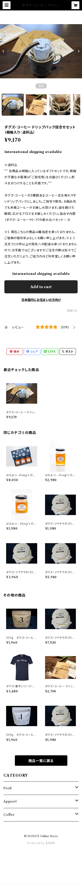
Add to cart (41, 287)
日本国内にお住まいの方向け (41, 300)
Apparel (10, 801)
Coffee (9, 815)
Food (7, 788)
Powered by (36, 843)
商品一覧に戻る (41, 761)
